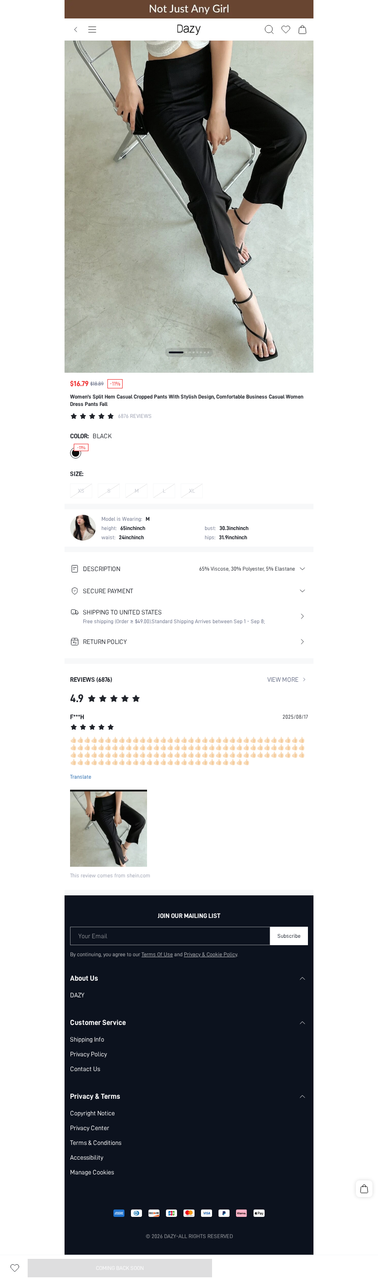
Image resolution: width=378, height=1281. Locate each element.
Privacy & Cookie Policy (210, 954)
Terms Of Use (157, 954)
